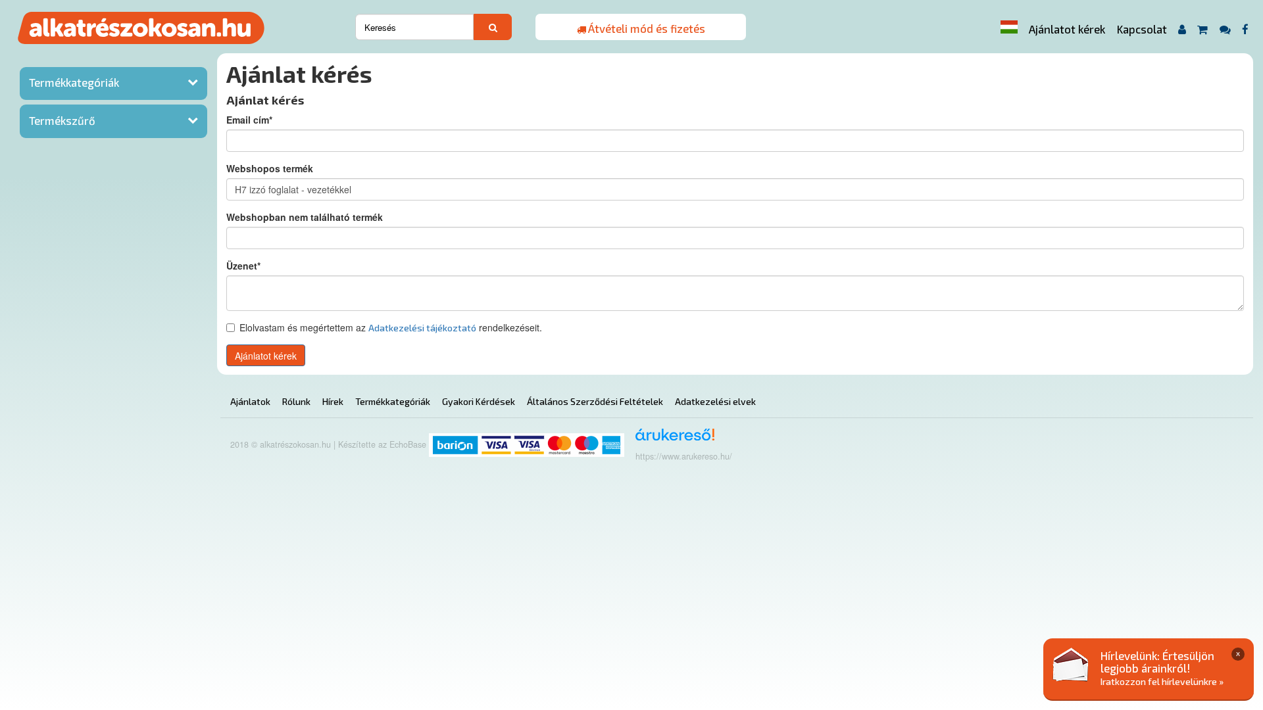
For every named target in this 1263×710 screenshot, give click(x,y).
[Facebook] (1245, 29)
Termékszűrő (62, 120)
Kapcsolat (1142, 29)
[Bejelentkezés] (1182, 29)
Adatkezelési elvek (715, 401)
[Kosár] (1202, 29)
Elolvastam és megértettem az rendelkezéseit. (390, 327)
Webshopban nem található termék (304, 217)
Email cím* (249, 119)
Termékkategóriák (74, 82)
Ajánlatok (250, 401)
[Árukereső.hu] (670, 439)
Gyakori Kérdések (478, 401)
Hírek (332, 401)
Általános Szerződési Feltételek (595, 401)
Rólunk (296, 401)
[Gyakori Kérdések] (1225, 29)
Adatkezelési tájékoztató (422, 327)
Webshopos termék (269, 168)
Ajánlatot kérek (1067, 29)
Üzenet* (243, 265)
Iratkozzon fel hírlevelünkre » (1162, 681)
